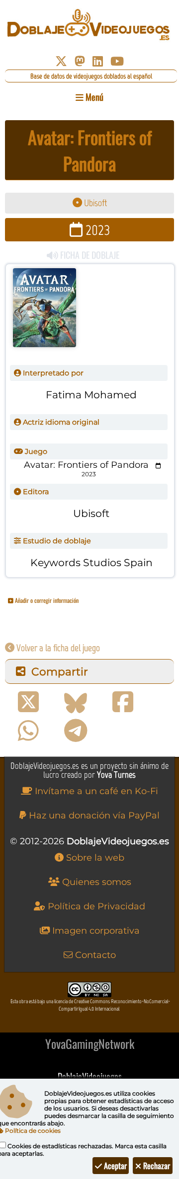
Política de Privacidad (95, 906)
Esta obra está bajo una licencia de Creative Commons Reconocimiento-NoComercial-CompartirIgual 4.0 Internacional (90, 1005)
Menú (93, 96)
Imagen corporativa (95, 930)
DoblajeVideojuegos (90, 1076)
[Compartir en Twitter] (28, 702)
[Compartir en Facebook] (122, 702)
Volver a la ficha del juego (57, 648)
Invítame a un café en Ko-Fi (95, 791)
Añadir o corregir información (46, 600)
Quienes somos (95, 882)
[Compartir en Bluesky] (75, 702)
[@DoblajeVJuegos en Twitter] (61, 61)
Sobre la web (94, 857)
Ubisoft (94, 203)
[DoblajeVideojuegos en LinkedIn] (98, 61)
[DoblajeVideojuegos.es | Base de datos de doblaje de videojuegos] (89, 24)
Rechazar (155, 1166)
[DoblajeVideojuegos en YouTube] (117, 61)
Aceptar (114, 1166)
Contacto (94, 955)
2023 (96, 230)
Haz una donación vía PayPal (93, 815)
